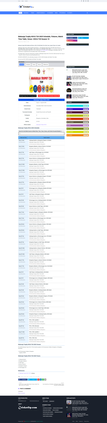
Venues (39, 64)
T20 (34, 376)
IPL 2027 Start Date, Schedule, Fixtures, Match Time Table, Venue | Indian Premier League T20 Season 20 (80, 77)
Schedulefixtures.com (22, 400)
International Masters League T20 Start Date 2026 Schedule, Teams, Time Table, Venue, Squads (79, 90)
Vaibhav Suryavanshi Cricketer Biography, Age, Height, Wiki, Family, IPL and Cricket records (79, 84)
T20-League (23, 33)
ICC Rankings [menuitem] (50, 12)
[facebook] (81, 1)
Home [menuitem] (20, 12)
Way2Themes (28, 421)
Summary (22, 64)
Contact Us (81, 421)
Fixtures (22, 376)
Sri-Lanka (45, 401)
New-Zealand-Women (48, 412)
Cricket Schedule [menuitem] (41, 12)
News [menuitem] (56, 12)
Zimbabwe (51, 401)
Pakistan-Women (58, 412)
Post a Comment (21, 393)
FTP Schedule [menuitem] (62, 12)
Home (19, 33)
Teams (34, 64)
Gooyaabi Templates (39, 421)
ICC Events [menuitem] (69, 12)
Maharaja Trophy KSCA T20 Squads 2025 (28, 95)
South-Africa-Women (48, 414)
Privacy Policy (86, 421)
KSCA (28, 376)
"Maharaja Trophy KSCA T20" (25, 373)
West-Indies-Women (47, 416)
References (45, 64)
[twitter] (83, 1)
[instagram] (86, 1)
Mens (76, 125)
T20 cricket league (44, 50)
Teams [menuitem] (32, 12)
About (77, 421)
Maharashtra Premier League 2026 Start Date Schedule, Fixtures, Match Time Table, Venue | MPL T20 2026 (80, 71)
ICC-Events (76, 131)
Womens (76, 135)
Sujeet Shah (21, 41)
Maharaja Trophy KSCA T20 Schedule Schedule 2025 (48, 95)
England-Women (47, 410)
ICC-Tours (76, 128)
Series (76, 118)
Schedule (28, 64)
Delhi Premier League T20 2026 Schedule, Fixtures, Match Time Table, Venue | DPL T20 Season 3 (80, 96)
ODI (76, 115)
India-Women (56, 410)
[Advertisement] (53, 23)
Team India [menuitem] (26, 12)
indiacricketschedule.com (34, 400)
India (25, 376)
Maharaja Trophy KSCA (41, 124)
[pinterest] (88, 1)
